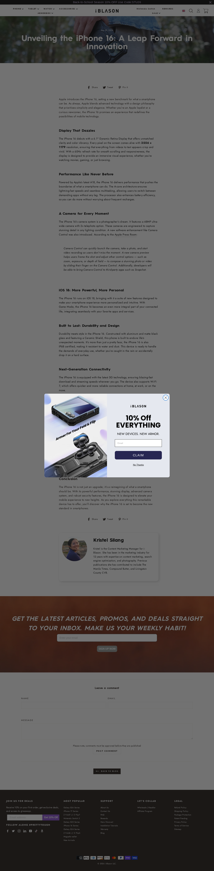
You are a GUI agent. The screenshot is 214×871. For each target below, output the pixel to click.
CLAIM (138, 455)
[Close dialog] (165, 397)
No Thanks (138, 465)
